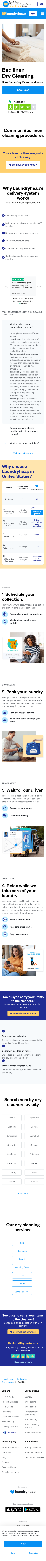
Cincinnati (11, 1154)
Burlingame (12, 1136)
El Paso (34, 1181)
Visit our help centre (23, 453)
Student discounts (33, 1432)
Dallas (34, 1163)
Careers (5, 1462)
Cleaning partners (10, 1472)
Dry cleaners (30, 1406)
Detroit (11, 1181)
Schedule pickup (37, 513)
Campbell (34, 1136)
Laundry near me (10, 1426)
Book (33, 13)
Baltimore (34, 1117)
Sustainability (8, 1421)
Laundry (28, 1397)
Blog (4, 1457)
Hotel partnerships (33, 1447)
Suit (22, 1275)
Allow (23, 1544)
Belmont (12, 1127)
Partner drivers (9, 1467)
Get (41, 4)
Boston (34, 1127)
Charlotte (11, 1145)
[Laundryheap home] (14, 14)
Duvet (22, 1259)
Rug (22, 1243)
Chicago (34, 1145)
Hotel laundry (31, 1419)
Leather (22, 1283)
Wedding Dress (22, 1267)
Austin (12, 1117)
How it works (8, 1397)
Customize (33, 1553)
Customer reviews (10, 1416)
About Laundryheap (11, 1447)
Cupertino (11, 1163)
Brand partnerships (33, 1452)
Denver (34, 1172)
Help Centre (7, 1406)
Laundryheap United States (14, 1379)
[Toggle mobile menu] (42, 13)
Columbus (34, 1154)
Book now (23, 90)
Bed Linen (22, 1251)
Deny (13, 1553)
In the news (7, 1452)
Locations (6, 1411)
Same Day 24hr (22, 1291)
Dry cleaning (8, 1382)
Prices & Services (10, 1402)
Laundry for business (34, 1457)
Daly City (11, 1172)
